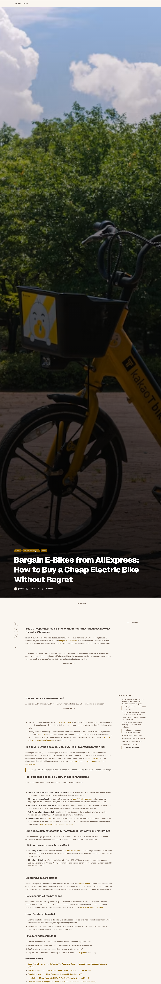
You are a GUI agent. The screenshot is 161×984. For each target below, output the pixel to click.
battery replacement (78, 761)
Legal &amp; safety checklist (132, 741)
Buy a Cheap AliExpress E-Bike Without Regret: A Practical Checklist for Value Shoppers (132, 701)
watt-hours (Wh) (73, 851)
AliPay (50, 818)
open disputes (80, 953)
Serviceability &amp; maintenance (133, 738)
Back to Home (23, 3)
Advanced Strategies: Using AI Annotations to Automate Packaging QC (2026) (59, 970)
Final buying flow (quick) (130, 744)
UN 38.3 (41, 734)
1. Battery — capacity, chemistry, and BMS (133, 731)
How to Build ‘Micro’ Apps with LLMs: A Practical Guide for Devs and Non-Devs (60, 978)
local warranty (94, 758)
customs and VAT (84, 884)
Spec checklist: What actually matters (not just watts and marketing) (132, 725)
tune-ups (91, 761)
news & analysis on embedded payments (56, 824)
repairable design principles (91, 907)
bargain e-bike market (68, 641)
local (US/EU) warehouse (82, 799)
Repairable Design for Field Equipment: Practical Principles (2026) (55, 974)
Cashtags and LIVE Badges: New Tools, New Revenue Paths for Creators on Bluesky (62, 982)
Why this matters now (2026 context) (136, 708)
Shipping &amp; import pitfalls (132, 735)
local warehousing (64, 722)
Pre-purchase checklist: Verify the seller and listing (134, 718)
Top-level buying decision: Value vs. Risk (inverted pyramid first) (133, 713)
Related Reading (132, 747)
